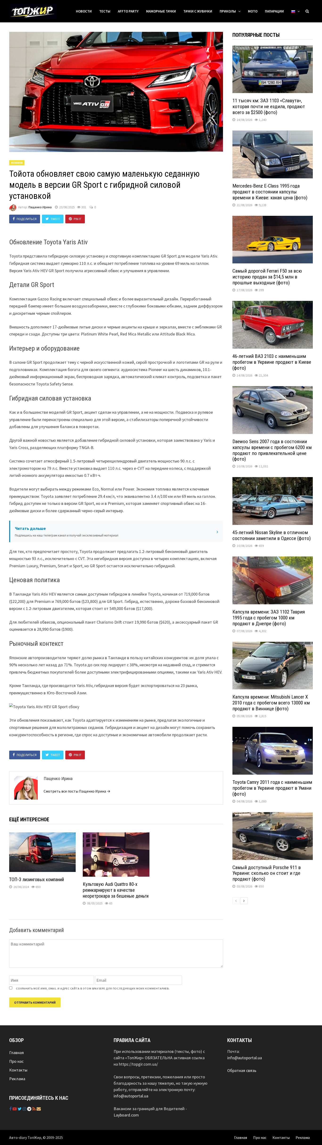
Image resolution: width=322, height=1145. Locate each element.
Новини (17, 162)
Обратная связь (241, 1070)
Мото (252, 11)
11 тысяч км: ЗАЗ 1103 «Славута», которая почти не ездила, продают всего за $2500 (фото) (268, 106)
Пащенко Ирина (40, 207)
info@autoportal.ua (131, 1096)
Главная (16, 1052)
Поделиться (27, 219)
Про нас (16, 1061)
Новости (84, 11)
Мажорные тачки (161, 11)
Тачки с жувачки (197, 11)
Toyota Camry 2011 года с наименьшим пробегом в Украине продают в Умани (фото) (272, 788)
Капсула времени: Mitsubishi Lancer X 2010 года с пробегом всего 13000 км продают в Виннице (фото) (271, 703)
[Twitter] (20, 1109)
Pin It (77, 219)
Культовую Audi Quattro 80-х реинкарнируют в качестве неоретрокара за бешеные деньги (116, 890)
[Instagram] (25, 1109)
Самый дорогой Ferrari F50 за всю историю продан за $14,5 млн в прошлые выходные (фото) (267, 277)
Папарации (274, 11)
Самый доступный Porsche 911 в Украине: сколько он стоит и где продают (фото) (266, 873)
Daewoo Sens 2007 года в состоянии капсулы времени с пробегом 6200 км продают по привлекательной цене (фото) (272, 450)
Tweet (55, 219)
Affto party (128, 11)
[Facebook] (10, 1109)
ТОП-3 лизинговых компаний (36, 879)
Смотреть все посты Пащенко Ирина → (77, 791)
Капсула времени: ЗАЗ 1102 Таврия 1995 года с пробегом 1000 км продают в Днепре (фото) (268, 617)
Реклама (17, 1078)
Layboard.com (126, 1115)
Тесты (104, 11)
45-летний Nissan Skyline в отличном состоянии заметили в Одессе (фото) (271, 535)
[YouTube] (15, 1109)
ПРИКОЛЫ (228, 11)
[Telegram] (29, 1109)
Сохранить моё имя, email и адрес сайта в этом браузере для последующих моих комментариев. (93, 988)
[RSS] (34, 1109)
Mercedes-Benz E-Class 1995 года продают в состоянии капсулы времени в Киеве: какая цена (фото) (269, 191)
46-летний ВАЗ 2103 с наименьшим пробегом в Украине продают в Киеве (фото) (271, 362)
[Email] (39, 1109)
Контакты (18, 1070)
